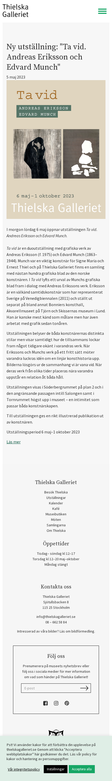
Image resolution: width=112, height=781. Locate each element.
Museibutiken (56, 514)
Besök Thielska (56, 492)
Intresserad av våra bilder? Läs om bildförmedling (55, 631)
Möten (56, 519)
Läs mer (14, 441)
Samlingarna (56, 525)
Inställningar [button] (55, 769)
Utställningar (56, 497)
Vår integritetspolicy (24, 769)
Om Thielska (56, 530)
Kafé (56, 508)
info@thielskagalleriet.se (56, 616)
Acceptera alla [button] (82, 769)
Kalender (56, 503)
